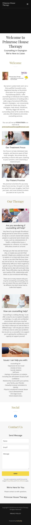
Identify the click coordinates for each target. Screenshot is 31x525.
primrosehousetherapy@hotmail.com (15, 127)
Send (15, 473)
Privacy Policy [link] (10, 481)
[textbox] (15, 441)
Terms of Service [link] (20, 481)
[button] (27, 4)
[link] (11, 5)
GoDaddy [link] (19, 521)
